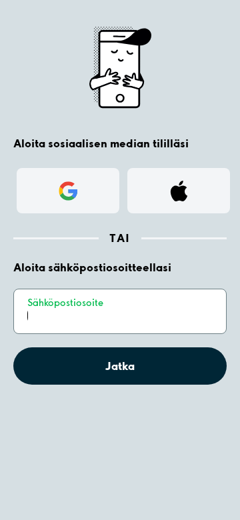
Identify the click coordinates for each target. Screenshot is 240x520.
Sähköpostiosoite (65, 303)
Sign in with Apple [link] (179, 194)
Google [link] (68, 190)
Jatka (120, 366)
